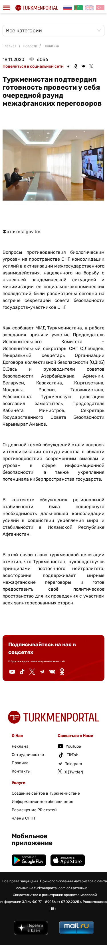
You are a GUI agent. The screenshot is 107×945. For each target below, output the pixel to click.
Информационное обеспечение (42, 801)
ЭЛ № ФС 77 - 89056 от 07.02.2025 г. (52, 902)
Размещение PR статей (34, 810)
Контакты (21, 771)
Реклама (20, 746)
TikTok (72, 755)
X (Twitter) (73, 772)
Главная (10, 46)
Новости (30, 46)
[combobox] (50, 30)
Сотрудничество (28, 754)
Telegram (73, 763)
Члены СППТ (24, 818)
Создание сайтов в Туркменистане (46, 793)
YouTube (73, 746)
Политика (51, 46)
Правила (20, 763)
